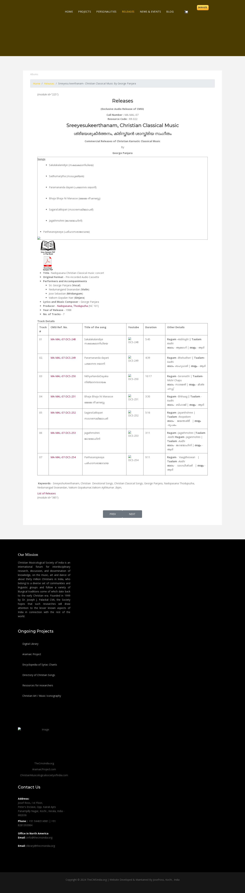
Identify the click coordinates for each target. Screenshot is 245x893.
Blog (170, 11)
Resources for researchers (37, 685)
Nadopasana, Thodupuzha (72, 306)
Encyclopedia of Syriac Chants (39, 664)
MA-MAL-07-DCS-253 (63, 432)
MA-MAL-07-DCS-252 (63, 412)
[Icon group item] (21, 854)
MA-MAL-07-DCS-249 (63, 357)
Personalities (106, 11)
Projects (84, 11)
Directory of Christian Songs (38, 675)
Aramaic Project (31, 654)
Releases (128, 11)
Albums (34, 74)
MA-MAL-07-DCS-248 (63, 339)
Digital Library (30, 643)
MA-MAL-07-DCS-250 (63, 376)
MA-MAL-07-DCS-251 (63, 396)
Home (69, 11)
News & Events (150, 11)
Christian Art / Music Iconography (41, 695)
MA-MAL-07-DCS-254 (63, 457)
